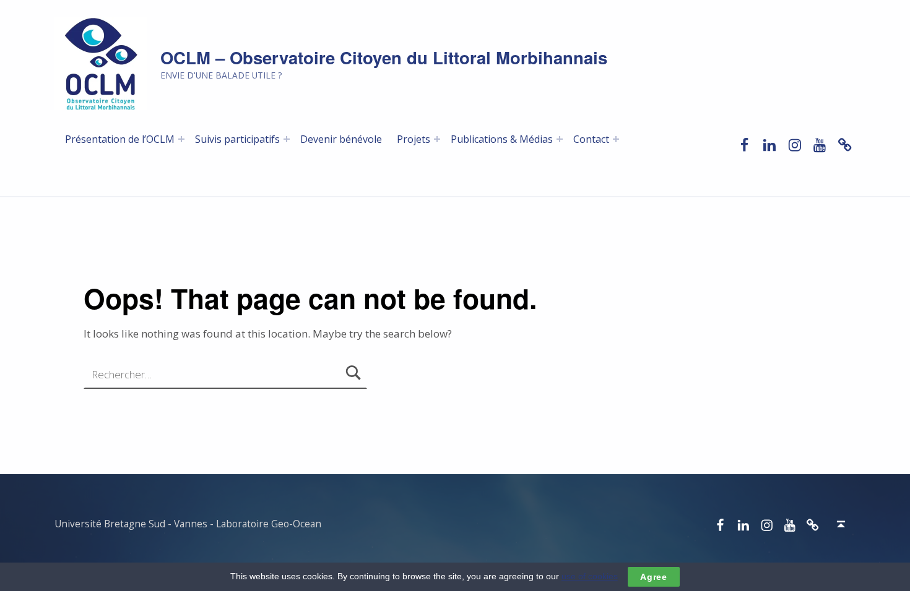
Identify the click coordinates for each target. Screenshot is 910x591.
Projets (413, 139)
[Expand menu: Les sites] (287, 139)
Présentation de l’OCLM (120, 139)
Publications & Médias (502, 139)
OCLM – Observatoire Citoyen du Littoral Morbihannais (383, 57)
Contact (591, 139)
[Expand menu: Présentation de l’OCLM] (181, 139)
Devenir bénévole (341, 139)
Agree (653, 577)
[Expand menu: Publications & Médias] (560, 139)
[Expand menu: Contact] (616, 139)
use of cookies (589, 576)
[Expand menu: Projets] (437, 139)
